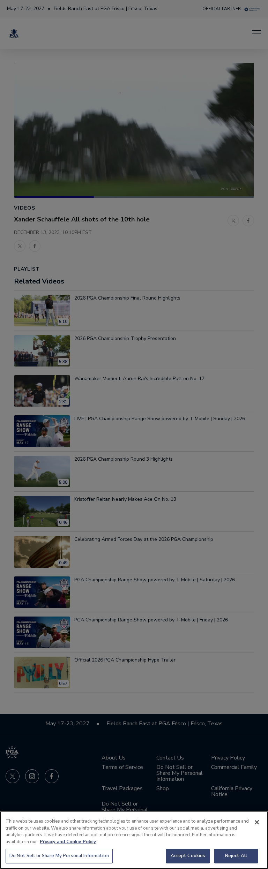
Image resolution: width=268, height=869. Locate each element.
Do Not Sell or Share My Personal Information (59, 856)
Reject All (236, 856)
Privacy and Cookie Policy (68, 842)
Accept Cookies (188, 856)
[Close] (257, 822)
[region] (134, 840)
